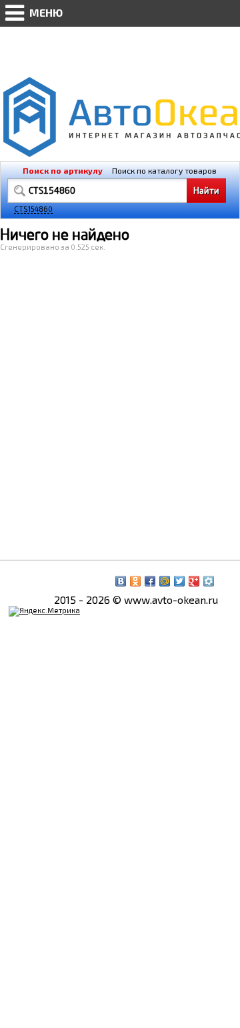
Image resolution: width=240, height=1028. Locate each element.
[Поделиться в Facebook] (150, 581)
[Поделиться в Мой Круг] (208, 581)
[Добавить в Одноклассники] (135, 581)
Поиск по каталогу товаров (164, 170)
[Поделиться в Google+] (194, 581)
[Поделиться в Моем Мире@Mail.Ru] (164, 581)
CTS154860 (33, 209)
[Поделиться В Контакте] (120, 581)
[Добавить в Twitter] (179, 581)
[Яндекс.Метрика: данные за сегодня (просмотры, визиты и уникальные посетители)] (44, 611)
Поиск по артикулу (63, 170)
